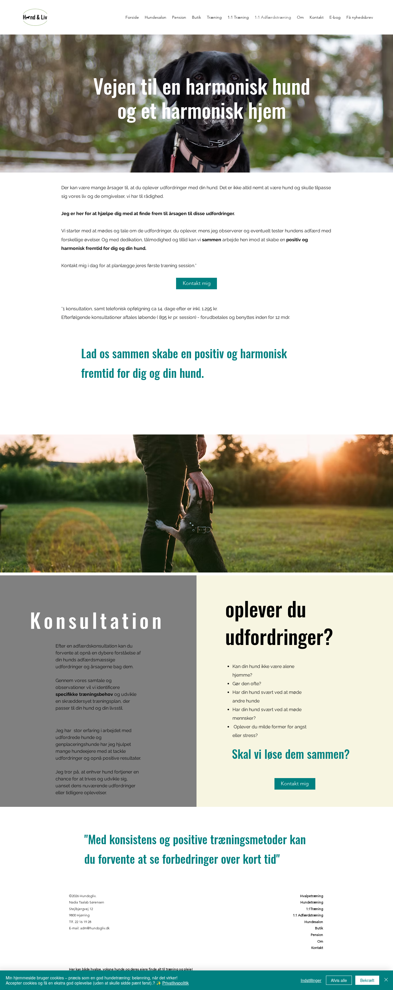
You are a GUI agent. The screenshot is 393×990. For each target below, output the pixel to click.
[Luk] (386, 980)
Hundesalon (313, 922)
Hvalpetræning (311, 896)
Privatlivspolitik (175, 983)
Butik (319, 928)
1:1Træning (314, 909)
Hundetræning (311, 902)
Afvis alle (339, 980)
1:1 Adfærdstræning (308, 915)
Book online (313, 954)
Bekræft (367, 980)
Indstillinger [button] (311, 980)
